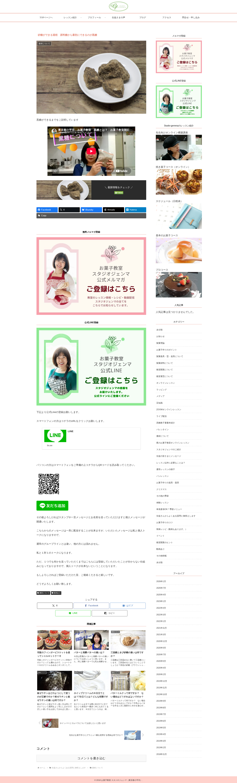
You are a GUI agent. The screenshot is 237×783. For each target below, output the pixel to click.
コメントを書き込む (91, 758)
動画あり (57, 593)
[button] (109, 613)
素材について (44, 593)
